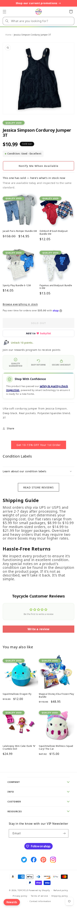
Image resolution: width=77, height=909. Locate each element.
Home (8, 34)
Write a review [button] (38, 629)
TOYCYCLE (23, 890)
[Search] (7, 21)
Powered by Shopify (39, 890)
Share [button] (10, 428)
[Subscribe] (64, 833)
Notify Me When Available (38, 166)
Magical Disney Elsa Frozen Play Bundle (56, 695)
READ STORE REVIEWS (38, 487)
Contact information (40, 901)
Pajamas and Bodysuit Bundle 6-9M (56, 287)
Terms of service (39, 895)
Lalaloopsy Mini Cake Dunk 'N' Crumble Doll (19, 747)
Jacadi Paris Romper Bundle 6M (20, 231)
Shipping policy (59, 895)
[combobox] (38, 21)
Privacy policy (20, 895)
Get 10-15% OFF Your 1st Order (38, 445)
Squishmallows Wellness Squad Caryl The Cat (56, 747)
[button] (4, 12)
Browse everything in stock (20, 304)
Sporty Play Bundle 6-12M (17, 285)
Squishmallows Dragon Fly (17, 694)
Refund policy (61, 890)
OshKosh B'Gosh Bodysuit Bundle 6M (54, 232)
